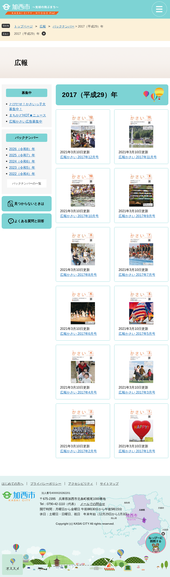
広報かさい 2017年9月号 (137, 216)
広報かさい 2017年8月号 (78, 275)
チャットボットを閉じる (163, 534)
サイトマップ (109, 483)
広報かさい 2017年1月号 (137, 451)
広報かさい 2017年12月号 (79, 157)
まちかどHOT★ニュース (27, 115)
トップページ (23, 26)
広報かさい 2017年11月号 (138, 157)
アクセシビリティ (80, 483)
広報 (43, 26)
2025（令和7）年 (22, 155)
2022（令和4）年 (22, 174)
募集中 (27, 93)
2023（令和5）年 (22, 167)
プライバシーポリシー (45, 483)
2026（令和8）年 (22, 149)
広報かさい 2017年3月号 (137, 392)
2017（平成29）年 (27, 33)
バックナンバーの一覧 (26, 183)
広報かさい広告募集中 (25, 121)
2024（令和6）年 (22, 161)
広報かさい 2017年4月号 (78, 392)
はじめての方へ (12, 483)
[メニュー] (159, 9)
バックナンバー (63, 26)
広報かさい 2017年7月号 (137, 275)
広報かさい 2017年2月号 (78, 451)
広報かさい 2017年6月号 (78, 333)
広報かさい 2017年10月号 (79, 216)
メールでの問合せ (92, 504)
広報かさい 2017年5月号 (137, 333)
